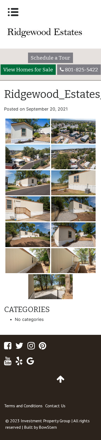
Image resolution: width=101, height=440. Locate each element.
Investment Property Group (45, 420)
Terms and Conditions (23, 405)
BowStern (48, 427)
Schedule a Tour (50, 58)
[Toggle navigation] (13, 12)
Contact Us (55, 405)
